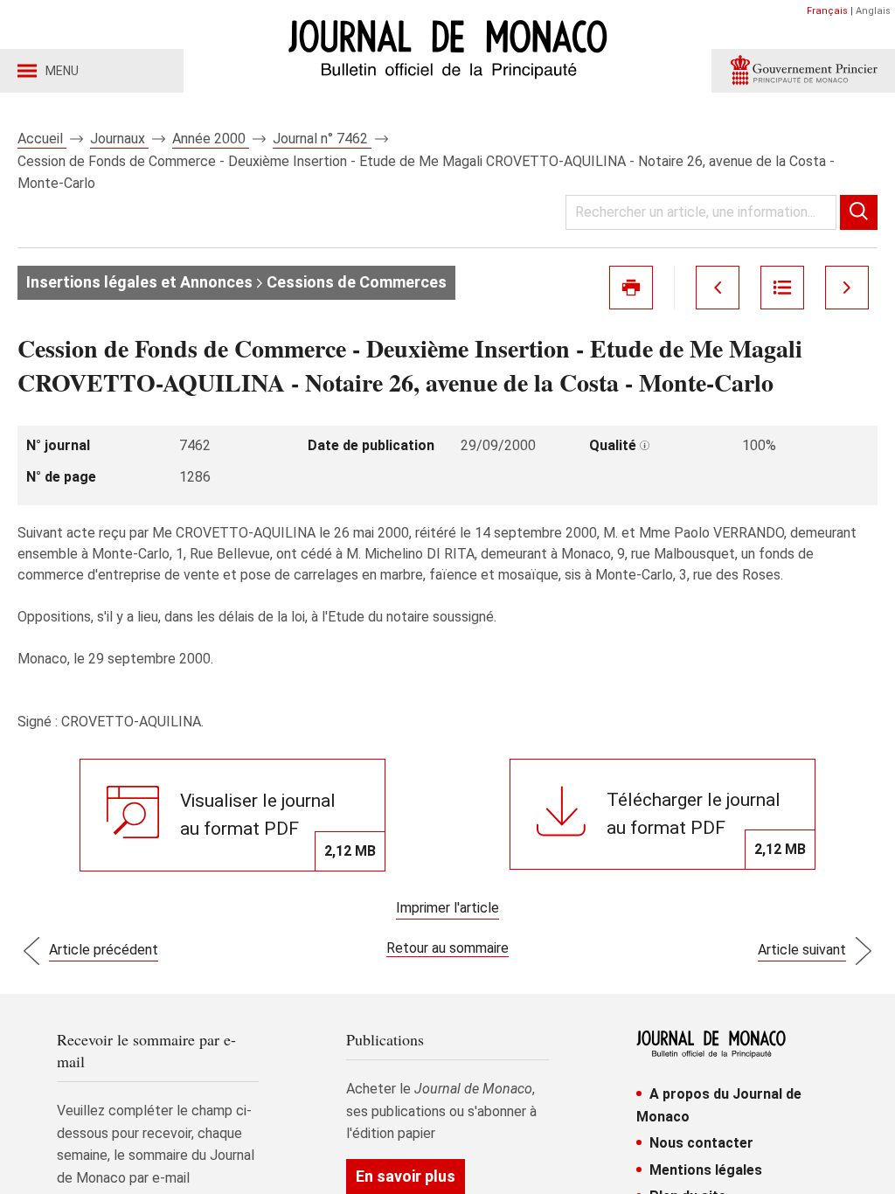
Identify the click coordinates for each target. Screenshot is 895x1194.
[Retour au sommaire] (782, 287)
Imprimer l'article (447, 907)
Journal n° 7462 (322, 138)
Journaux (119, 138)
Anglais (873, 11)
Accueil (41, 138)
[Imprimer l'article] (631, 287)
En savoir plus (405, 1176)
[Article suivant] (847, 287)
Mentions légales (705, 1170)
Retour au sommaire (447, 948)
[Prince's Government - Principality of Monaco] (803, 71)
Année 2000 (210, 138)
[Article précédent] (717, 287)
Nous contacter (701, 1143)
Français (827, 11)
